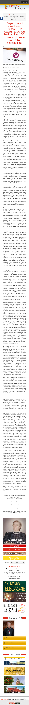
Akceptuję (12, 703)
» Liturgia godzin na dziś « (14, 578)
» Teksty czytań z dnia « (14, 576)
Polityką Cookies (4, 699)
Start (10, 15)
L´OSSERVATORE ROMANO (14, 558)
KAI (23, 563)
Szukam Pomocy (14, 549)
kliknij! (23, 64)
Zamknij (17, 703)
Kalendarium (15, 563)
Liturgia (6, 563)
